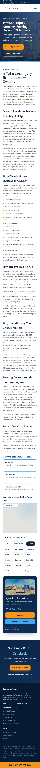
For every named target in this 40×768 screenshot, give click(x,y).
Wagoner (19, 565)
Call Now (20, 615)
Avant (18, 571)
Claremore (31, 549)
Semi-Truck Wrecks (9, 711)
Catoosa (18, 560)
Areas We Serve (14, 18)
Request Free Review (20, 621)
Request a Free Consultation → (20, 674)
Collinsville (29, 560)
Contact (5, 738)
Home (5, 18)
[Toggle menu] (35, 7)
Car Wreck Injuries (8, 714)
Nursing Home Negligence (11, 723)
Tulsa (7, 543)
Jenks (7, 549)
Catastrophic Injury (9, 720)
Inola (29, 565)
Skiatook (8, 565)
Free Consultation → (13, 54)
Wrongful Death (8, 717)
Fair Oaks (8, 571)
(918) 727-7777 (8, 703)
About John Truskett (9, 732)
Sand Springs (18, 549)
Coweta (7, 560)
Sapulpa (16, 554)
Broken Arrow (18, 543)
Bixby (7, 554)
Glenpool (27, 554)
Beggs (27, 571)
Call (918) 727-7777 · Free (20, 765)
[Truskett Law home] (11, 8)
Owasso (30, 543)
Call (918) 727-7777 (9, 1)
